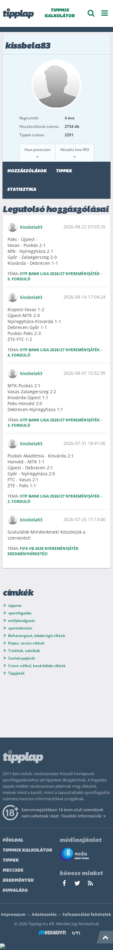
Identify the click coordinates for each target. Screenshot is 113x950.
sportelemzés (20, 628)
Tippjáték (16, 673)
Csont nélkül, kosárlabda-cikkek (37, 665)
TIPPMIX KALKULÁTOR (60, 13)
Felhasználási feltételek (86, 914)
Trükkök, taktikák (24, 650)
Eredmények (18, 880)
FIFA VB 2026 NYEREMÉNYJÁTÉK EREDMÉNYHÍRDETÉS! (43, 551)
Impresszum (13, 914)
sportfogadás (20, 613)
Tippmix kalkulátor (27, 850)
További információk (81, 816)
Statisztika (21, 189)
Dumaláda (15, 890)
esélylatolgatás (21, 620)
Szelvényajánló (21, 658)
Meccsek (13, 870)
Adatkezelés (44, 914)
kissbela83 (31, 227)
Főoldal (13, 840)
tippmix (15, 605)
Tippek (64, 171)
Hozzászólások (26, 171)
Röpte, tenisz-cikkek (26, 643)
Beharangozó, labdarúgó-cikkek (36, 635)
